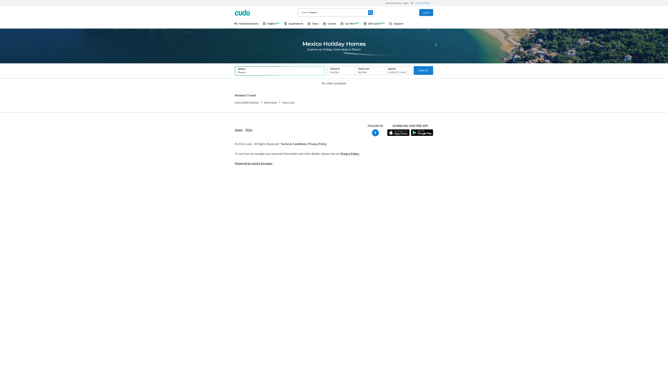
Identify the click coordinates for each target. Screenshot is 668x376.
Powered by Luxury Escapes (253, 163)
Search (423, 70)
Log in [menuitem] (426, 12)
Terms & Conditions (294, 144)
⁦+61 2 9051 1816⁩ (422, 3)
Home (239, 130)
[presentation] (336, 12)
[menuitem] (246, 24)
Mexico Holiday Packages (247, 102)
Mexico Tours (288, 102)
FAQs (248, 130)
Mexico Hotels (270, 102)
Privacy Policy (317, 144)
